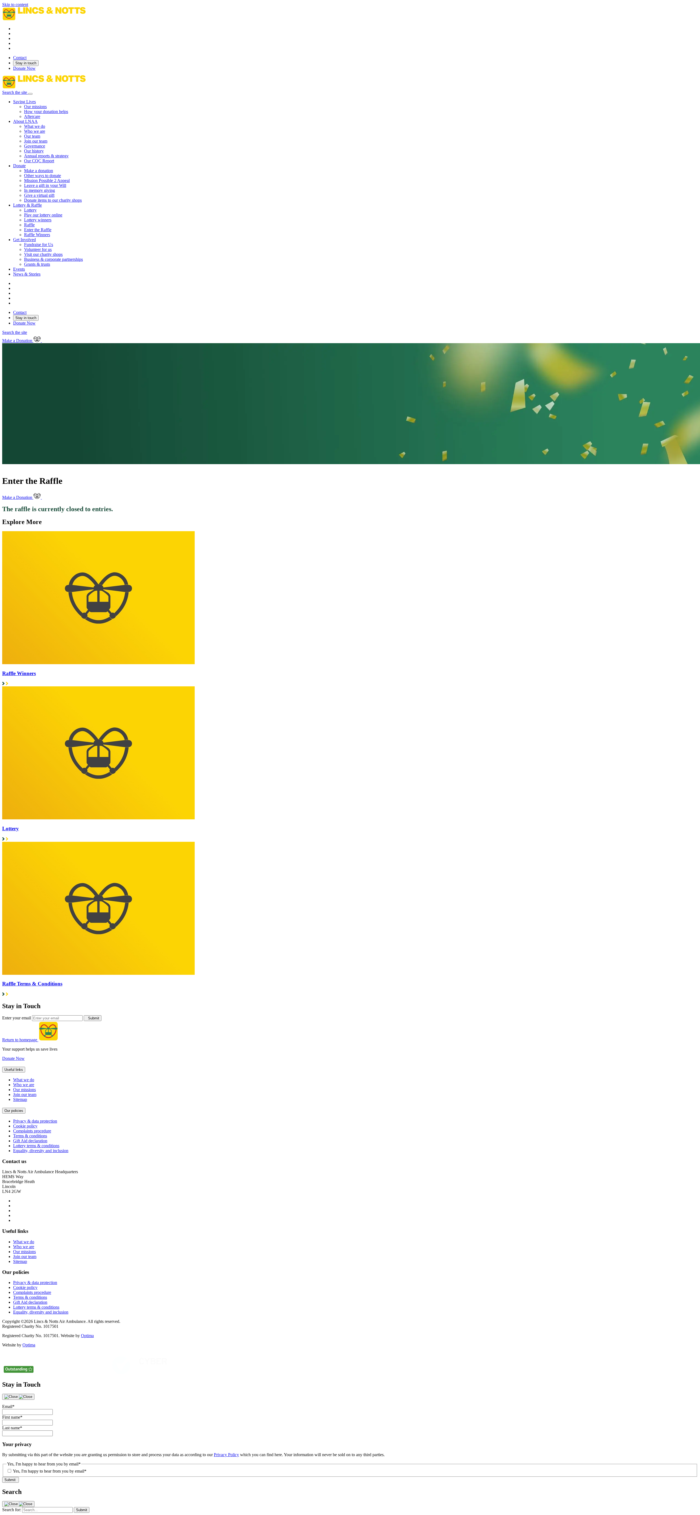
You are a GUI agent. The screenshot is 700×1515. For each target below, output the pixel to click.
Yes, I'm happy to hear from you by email (49, 1471)
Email (8, 1406)
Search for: (11, 1509)
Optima (87, 1335)
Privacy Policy (226, 1454)
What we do (23, 1079)
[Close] (18, 1397)
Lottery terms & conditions (36, 1145)
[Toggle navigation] (30, 94)
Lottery (10, 828)
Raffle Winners (19, 673)
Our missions (24, 1089)
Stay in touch (25, 63)
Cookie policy (25, 1126)
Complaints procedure (32, 1131)
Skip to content (15, 4)
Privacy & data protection (35, 1121)
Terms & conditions (30, 1136)
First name (12, 1417)
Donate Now (24, 68)
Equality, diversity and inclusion (40, 1150)
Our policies (13, 1111)
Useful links (13, 1070)
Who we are (23, 1084)
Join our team (24, 1094)
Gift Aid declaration (30, 1140)
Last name (12, 1428)
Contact (20, 57)
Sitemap (20, 1099)
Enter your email (16, 1018)
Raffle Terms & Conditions (32, 984)
